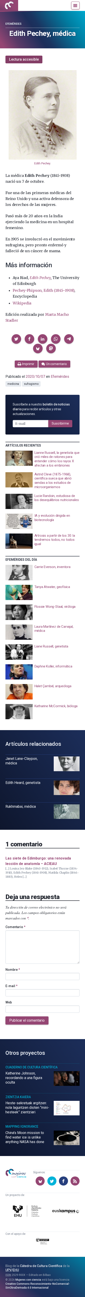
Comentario (15, 927)
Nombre (12, 969)
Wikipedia (22, 303)
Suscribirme (60, 423)
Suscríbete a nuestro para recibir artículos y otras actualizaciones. (41, 409)
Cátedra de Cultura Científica (41, 1266)
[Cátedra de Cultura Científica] (28, 1211)
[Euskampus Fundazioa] (65, 1212)
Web (8, 1002)
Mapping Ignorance (21, 1126)
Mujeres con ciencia (28, 1279)
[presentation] (42, 459)
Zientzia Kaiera (18, 1097)
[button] (16, 339)
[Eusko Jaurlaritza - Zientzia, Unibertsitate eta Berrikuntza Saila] (42, 1242)
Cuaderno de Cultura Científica (31, 1067)
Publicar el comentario (27, 1020)
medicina (13, 383)
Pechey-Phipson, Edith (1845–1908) (43, 290)
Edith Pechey (42, 163)
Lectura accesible (24, 59)
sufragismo (31, 383)
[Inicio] (9, 5)
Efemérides (13, 23)
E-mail (11, 986)
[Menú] (75, 5)
